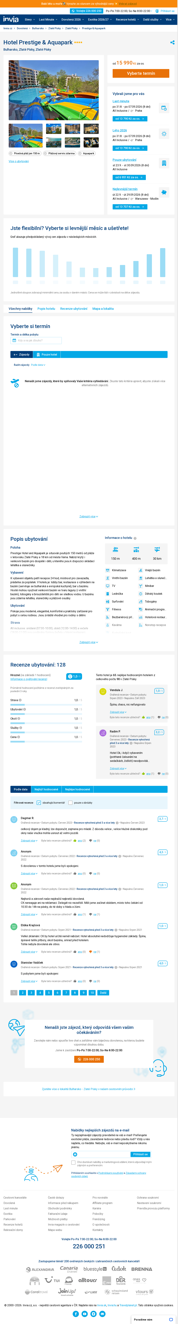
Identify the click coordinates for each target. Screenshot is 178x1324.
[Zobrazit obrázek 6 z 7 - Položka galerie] (72, 142)
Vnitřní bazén (120, 578)
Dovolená (22, 28)
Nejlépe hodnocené (77, 789)
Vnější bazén (152, 570)
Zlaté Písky (54, 28)
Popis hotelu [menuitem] (46, 308)
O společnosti (101, 1224)
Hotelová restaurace (156, 617)
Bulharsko (38, 28)
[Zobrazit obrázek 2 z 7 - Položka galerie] (53, 129)
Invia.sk (101, 1305)
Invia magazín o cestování (63, 1224)
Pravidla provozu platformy (153, 1208)
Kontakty (97, 1230)
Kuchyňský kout (121, 633)
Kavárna (117, 625)
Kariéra (96, 1208)
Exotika (7, 1213)
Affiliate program (102, 1203)
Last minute (121, 101)
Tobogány (151, 601)
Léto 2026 (120, 130)
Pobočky (97, 1213)
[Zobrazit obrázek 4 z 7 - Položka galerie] (91, 129)
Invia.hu (112, 1305)
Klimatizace (119, 570)
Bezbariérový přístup (123, 617)
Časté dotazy (56, 1197)
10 (93, 992)
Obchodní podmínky (60, 1208)
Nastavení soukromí (149, 1203)
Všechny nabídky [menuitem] (20, 308)
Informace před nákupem (63, 1203)
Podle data (20, 789)
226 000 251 (89, 1246)
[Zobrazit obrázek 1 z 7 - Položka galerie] (26, 135)
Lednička (117, 593)
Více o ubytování (19, 161)
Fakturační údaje (57, 1213)
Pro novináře (100, 1197)
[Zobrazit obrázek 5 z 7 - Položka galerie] (53, 142)
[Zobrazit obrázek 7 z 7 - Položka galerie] (91, 142)
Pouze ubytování (124, 160)
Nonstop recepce (155, 625)
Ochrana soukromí (148, 1197)
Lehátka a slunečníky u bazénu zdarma (156, 578)
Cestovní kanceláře (15, 1197)
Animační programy (156, 609)
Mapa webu (55, 1230)
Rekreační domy (13, 1230)
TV (113, 586)
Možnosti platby (58, 1219)
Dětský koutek (153, 593)
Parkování (9, 1219)
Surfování (117, 601)
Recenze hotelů (13, 1224)
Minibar (149, 586)
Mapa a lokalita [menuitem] (103, 308)
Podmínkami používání (110, 1173)
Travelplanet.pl (128, 1305)
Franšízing (98, 1219)
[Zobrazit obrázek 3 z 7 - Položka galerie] (72, 129)
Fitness (116, 609)
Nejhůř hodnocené (46, 789)
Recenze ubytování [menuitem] (73, 308)
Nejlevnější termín (125, 189)
